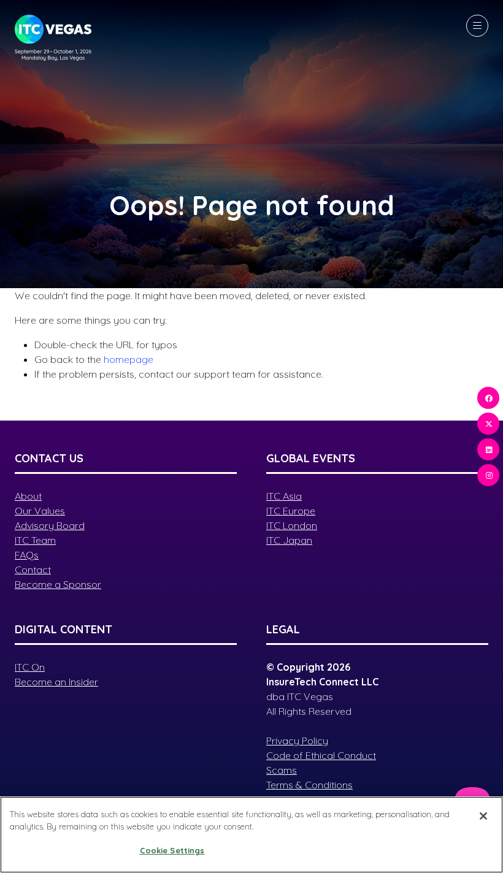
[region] (251, 834)
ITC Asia (284, 496)
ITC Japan (289, 540)
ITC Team (35, 540)
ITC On (30, 667)
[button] (477, 26)
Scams (281, 770)
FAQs (27, 555)
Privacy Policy (297, 740)
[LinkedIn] (488, 449)
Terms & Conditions (309, 785)
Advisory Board (50, 525)
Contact (33, 569)
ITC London (291, 525)
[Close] (483, 815)
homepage (128, 359)
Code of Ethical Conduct (321, 755)
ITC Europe (290, 511)
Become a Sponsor (58, 584)
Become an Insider (56, 682)
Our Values (40, 511)
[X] (488, 424)
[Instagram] (488, 475)
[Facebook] (488, 398)
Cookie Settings (172, 850)
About (28, 496)
